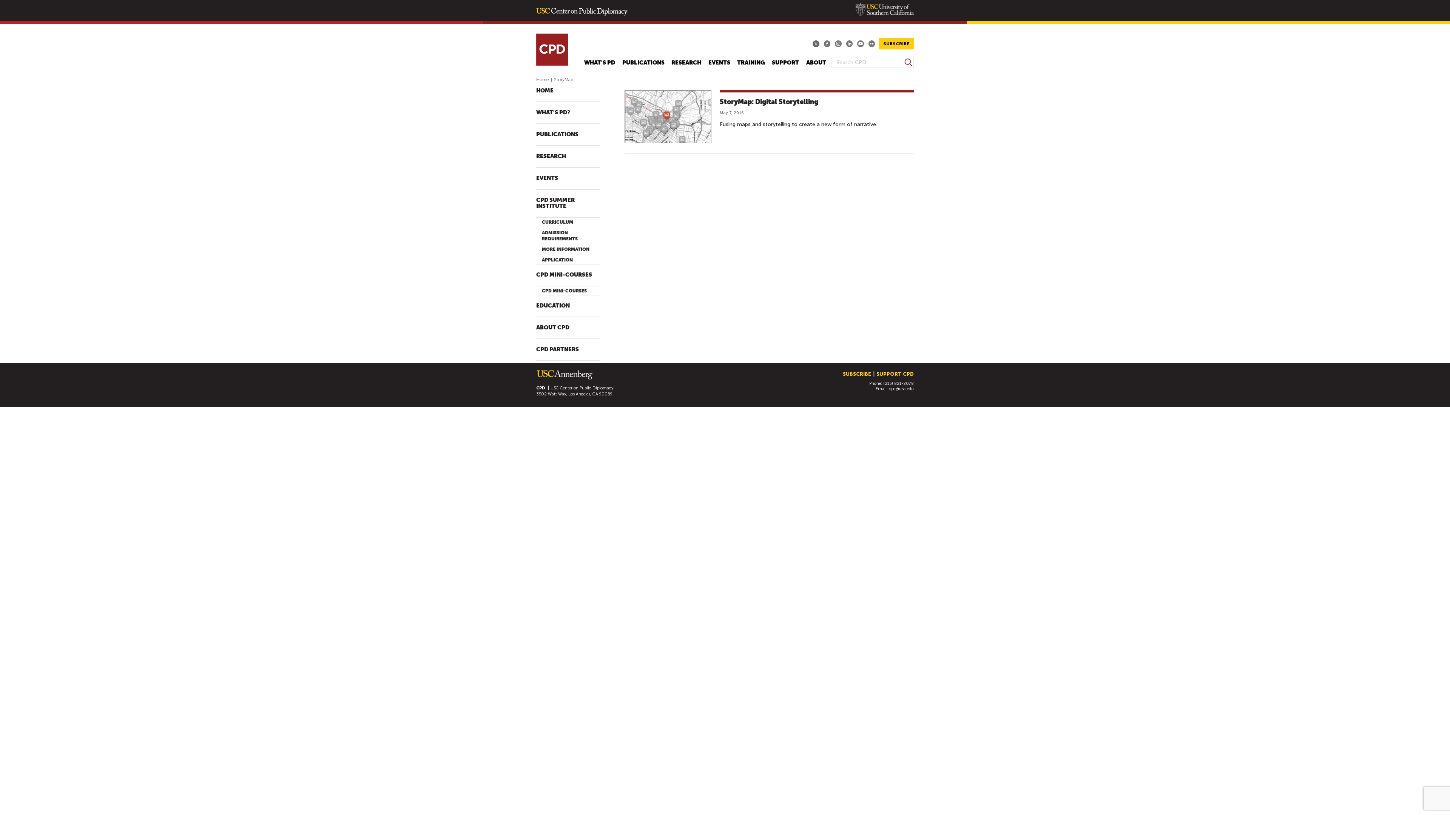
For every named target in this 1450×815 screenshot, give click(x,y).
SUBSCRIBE (896, 43)
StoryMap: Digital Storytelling (769, 102)
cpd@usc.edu (901, 388)
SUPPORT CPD (895, 374)
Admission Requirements (560, 235)
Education (553, 306)
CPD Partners (557, 349)
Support (785, 63)
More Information (565, 249)
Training (751, 63)
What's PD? (553, 112)
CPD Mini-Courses (564, 275)
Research (686, 63)
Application (557, 260)
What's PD (599, 63)
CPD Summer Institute (555, 203)
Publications (643, 63)
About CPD (552, 327)
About (816, 63)
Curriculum (557, 222)
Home (542, 79)
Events (719, 63)
